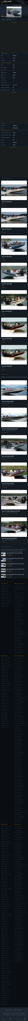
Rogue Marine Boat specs (19, 928)
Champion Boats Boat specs (6, 855)
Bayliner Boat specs (18, 594)
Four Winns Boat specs (19, 616)
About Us (8, 1014)
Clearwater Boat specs (5, 859)
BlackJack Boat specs (18, 850)
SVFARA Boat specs (4, 975)
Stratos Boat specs (4, 962)
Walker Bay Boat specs (19, 953)
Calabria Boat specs (4, 850)
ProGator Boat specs (18, 922)
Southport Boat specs (18, 779)
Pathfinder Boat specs (5, 919)
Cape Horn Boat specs (18, 687)
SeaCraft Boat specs (18, 774)
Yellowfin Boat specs (18, 821)
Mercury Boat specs (4, 901)
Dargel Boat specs (18, 861)
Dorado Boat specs (4, 676)
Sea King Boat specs (4, 939)
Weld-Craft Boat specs (19, 957)
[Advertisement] (14, 37)
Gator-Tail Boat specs (18, 879)
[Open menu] (26, 2)
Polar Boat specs (18, 750)
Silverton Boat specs (18, 645)
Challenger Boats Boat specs (6, 665)
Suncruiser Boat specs (5, 968)
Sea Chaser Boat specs (5, 937)
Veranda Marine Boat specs (6, 990)
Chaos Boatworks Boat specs (20, 859)
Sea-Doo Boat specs (4, 941)
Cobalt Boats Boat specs (5, 667)
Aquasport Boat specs (18, 667)
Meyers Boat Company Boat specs (21, 902)
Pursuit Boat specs (4, 712)
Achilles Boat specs (18, 826)
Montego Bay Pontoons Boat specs (21, 908)
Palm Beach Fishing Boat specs (6, 913)
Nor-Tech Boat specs (5, 596)
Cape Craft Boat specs (5, 852)
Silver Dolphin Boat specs (19, 935)
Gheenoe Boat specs (18, 881)
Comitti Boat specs (18, 696)
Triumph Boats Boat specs (5, 984)
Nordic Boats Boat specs (5, 703)
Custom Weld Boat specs (19, 699)
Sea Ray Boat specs (4, 603)
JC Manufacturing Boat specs (20, 723)
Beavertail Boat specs (18, 846)
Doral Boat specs (18, 607)
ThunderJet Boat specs (19, 803)
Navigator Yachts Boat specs (6, 594)
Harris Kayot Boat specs (5, 879)
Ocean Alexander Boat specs (6, 598)
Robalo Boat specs (18, 763)
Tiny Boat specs (17, 824)
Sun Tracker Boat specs (19, 794)
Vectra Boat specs (4, 988)
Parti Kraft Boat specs (5, 917)
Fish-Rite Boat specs (18, 872)
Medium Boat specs (4, 655)
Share (4, 19)
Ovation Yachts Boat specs (19, 634)
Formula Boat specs (18, 611)
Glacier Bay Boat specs (5, 687)
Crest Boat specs (4, 861)
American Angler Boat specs (20, 837)
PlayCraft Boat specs (18, 748)
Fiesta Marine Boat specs (5, 685)
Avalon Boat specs (18, 670)
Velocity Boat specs (18, 814)
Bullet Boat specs (18, 853)
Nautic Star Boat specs (5, 908)
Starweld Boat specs (18, 941)
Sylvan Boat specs (4, 979)
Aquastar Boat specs (18, 839)
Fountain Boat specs (18, 612)
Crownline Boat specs (5, 672)
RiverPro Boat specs (18, 926)
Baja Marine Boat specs (5, 659)
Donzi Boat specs (4, 674)
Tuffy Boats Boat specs (19, 948)
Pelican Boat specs (18, 913)
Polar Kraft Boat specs (18, 917)
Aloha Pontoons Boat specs (6, 826)
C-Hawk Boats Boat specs (19, 681)
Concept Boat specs (4, 668)
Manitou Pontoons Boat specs (20, 734)
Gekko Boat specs (4, 877)
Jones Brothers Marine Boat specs (21, 725)
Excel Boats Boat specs (19, 866)
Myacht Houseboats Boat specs (20, 632)
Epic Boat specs (17, 710)
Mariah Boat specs (18, 736)
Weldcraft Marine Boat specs (20, 817)
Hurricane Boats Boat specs (19, 721)
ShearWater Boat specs (5, 948)
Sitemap (23, 1014)
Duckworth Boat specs (19, 703)
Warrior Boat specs (4, 995)
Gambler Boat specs (18, 875)
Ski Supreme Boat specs (5, 955)
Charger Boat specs (4, 857)
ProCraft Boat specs (4, 924)
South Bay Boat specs (5, 959)
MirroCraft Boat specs (18, 904)
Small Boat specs (4, 824)
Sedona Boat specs (4, 944)
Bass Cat (8, 5)
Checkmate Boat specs (19, 692)
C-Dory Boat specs (18, 679)
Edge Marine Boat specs (19, 707)
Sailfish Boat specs (4, 716)
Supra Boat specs (18, 797)
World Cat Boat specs (5, 727)
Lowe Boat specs (4, 890)
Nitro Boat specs (4, 910)
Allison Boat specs (18, 833)
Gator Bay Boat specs (5, 875)
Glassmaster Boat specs (19, 884)
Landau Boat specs (4, 886)
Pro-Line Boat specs (4, 708)
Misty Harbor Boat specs (5, 902)
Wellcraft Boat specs (18, 649)
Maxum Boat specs (18, 629)
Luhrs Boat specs (18, 625)
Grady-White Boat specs (5, 688)
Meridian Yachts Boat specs (19, 631)
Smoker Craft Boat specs (5, 957)
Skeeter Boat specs (4, 953)
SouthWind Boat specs (19, 781)
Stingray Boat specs (18, 790)
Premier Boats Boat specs (19, 752)
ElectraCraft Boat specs (5, 866)
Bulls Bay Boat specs (18, 855)
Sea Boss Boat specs (5, 933)
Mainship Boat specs (18, 627)
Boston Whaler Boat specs (5, 661)
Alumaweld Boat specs (5, 830)
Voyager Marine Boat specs (6, 993)
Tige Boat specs (17, 805)
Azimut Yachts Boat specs (5, 585)
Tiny (5, 5)
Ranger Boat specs (4, 926)
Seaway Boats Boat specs (19, 776)
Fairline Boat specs (4, 589)
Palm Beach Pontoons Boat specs (7, 915)
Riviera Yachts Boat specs (5, 602)
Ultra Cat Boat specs (18, 950)
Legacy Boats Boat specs (19, 623)
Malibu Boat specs (18, 732)
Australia (14, 1009)
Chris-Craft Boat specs (19, 603)
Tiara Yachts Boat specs (19, 647)
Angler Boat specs (18, 663)
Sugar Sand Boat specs (5, 964)
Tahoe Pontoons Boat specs (19, 801)
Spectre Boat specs (4, 721)
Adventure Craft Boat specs (19, 661)
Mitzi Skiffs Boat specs (18, 906)
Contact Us (13, 1014)
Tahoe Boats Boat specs (19, 799)
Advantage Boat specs (18, 659)
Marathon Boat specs (4, 893)
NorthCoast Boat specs (19, 745)
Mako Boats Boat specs (19, 730)
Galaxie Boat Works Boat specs (6, 873)
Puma (12, 5)
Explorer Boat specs (18, 868)
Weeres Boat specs (4, 997)
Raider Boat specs (18, 757)
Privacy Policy (18, 1014)
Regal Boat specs (18, 640)
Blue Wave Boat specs (18, 852)
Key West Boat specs (18, 728)
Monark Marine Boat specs (5, 904)
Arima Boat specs (4, 832)
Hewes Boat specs (4, 881)
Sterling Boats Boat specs (19, 942)
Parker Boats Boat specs (5, 707)
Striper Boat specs (18, 792)
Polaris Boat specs (18, 919)
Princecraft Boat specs (19, 754)
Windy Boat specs (18, 652)
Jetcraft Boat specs (4, 692)
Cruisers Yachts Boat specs (19, 605)
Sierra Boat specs (4, 950)
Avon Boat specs (17, 841)
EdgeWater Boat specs (5, 679)
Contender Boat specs (5, 670)
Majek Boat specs (18, 901)
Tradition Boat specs (18, 806)
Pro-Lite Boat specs (4, 922)
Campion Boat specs (18, 685)
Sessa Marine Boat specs (5, 605)
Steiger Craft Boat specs (19, 788)
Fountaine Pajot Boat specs (19, 614)
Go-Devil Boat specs (18, 886)
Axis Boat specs (17, 672)
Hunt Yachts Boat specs (5, 591)
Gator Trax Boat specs (18, 877)
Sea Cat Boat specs (4, 935)
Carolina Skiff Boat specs (5, 853)
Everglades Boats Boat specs (6, 683)
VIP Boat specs (3, 991)
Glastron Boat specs (18, 714)
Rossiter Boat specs (4, 930)
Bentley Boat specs (4, 839)
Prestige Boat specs (18, 636)
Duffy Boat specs (4, 864)
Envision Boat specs (18, 708)
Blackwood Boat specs (5, 844)
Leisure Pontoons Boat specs (6, 888)
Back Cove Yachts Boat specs (20, 592)
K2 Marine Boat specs (18, 892)
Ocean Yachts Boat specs (5, 600)
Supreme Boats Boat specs (19, 944)
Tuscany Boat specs (4, 986)
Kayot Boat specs (18, 727)
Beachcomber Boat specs (5, 837)
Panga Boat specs (18, 747)
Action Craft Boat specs (19, 828)
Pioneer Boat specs (4, 921)
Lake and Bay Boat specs (19, 895)
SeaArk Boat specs (18, 930)
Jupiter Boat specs (4, 694)
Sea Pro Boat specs (18, 772)
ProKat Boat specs (4, 710)
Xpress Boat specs (4, 1000)
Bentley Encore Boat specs (6, 841)
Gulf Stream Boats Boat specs (20, 716)
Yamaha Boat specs (4, 1002)
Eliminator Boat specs (5, 681)
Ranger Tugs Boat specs (19, 759)
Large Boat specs (4, 583)
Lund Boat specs (4, 892)
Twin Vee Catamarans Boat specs (20, 812)
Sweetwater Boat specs (5, 977)
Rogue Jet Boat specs (18, 765)
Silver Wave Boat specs (5, 951)
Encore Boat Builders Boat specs (20, 864)
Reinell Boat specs (4, 928)
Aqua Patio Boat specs (18, 665)
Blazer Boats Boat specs (5, 846)
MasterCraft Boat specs (5, 699)
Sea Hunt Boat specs (18, 770)
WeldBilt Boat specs (18, 959)
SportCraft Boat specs (5, 723)
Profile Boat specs (18, 756)
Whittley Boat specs (18, 819)
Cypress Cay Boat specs (19, 701)
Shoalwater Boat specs (19, 933)
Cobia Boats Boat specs (19, 694)
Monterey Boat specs (5, 701)
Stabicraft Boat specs (18, 783)
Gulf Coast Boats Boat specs (6, 690)
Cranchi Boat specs (4, 587)
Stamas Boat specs (4, 725)
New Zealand (19, 1009)
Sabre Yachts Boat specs (19, 643)
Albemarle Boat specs (18, 585)
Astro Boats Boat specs (5, 833)
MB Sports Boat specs (5, 899)
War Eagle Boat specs (18, 955)
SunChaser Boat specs (5, 966)
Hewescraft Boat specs (19, 719)
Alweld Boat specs (18, 835)
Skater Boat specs (18, 777)
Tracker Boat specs (18, 946)
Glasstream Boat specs (19, 712)
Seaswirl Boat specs (4, 719)
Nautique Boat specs (18, 743)
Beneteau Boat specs (18, 596)
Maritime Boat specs (4, 895)
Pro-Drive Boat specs (18, 921)
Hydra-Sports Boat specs (19, 620)
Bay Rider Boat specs (5, 835)
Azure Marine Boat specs (19, 674)
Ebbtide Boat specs (18, 705)
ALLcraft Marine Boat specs (19, 832)
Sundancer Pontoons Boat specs (7, 971)
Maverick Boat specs (4, 897)
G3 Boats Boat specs (4, 872)
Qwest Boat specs (18, 924)
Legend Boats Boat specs (19, 897)
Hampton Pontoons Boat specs (20, 888)
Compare (9, 19)
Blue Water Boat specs (5, 848)
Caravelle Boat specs (18, 688)
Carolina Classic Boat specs (19, 598)
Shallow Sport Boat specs (5, 946)
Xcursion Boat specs (4, 999)
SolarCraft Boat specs (18, 937)
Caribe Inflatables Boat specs (20, 857)
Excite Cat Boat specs (18, 609)
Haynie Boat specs (18, 890)
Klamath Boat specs (18, 893)
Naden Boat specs (18, 910)
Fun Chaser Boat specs (5, 870)
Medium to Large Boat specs (20, 583)
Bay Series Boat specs (19, 844)
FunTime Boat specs (18, 618)
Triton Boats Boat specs (19, 808)
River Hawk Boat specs (19, 761)
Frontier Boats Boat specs (19, 873)
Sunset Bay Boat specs (5, 973)
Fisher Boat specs (4, 868)
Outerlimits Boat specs (5, 705)
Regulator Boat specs (5, 714)
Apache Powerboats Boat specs (20, 587)
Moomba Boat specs (4, 906)
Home (2, 5)
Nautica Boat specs (18, 741)
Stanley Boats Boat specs (19, 785)
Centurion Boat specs (5, 663)
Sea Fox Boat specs (18, 768)
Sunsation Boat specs (18, 796)
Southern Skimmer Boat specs (20, 939)
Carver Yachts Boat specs (19, 600)
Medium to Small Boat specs (20, 655)
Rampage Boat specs (18, 638)
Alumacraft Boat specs (5, 828)
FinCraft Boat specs (18, 870)
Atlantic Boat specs (18, 668)
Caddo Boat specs (18, 683)
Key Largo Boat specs (5, 884)
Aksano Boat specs (18, 830)
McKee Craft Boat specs (19, 739)
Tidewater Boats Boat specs (6, 982)
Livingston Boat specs (18, 899)
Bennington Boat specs (19, 676)
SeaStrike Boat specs (5, 942)
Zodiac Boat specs (4, 1004)
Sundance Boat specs (5, 970)
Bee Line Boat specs (18, 848)
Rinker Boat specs (18, 641)
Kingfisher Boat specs (5, 696)
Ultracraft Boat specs (18, 951)
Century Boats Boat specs (19, 690)
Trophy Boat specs (18, 810)
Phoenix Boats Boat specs (19, 915)
